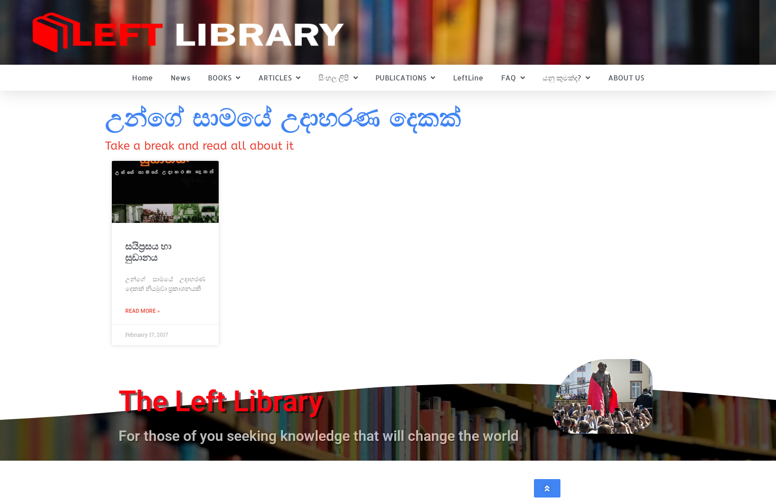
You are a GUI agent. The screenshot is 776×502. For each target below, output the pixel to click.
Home (142, 77)
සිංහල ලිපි (333, 77)
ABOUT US (626, 77)
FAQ (508, 77)
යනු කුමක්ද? (561, 77)
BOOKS (219, 77)
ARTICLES (274, 77)
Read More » (142, 311)
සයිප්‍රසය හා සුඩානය (148, 252)
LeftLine (468, 77)
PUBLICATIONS (400, 77)
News (180, 77)
